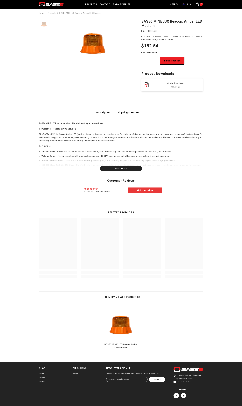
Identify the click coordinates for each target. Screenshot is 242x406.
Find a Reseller (172, 60)
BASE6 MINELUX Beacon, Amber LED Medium (121, 346)
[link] (58, 272)
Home (42, 13)
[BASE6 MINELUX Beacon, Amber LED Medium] (121, 322)
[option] (93, 40)
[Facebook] (176, 395)
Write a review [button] (145, 190)
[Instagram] (183, 395)
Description (103, 112)
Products (52, 13)
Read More (121, 168)
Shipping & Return (128, 112)
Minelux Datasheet (175, 83)
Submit (157, 379)
